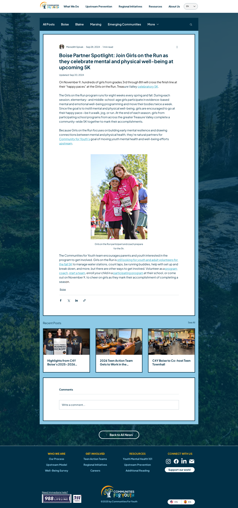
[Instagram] (168, 461)
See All (191, 322)
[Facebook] (176, 461)
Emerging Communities (124, 24)
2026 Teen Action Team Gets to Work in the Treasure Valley (116, 362)
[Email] (191, 461)
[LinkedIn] (184, 461)
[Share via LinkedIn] (76, 300)
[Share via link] (84, 300)
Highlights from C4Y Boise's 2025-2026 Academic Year (61, 362)
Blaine (79, 24)
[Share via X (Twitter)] (68, 300)
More (151, 24)
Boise (65, 24)
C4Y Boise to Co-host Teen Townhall (171, 362)
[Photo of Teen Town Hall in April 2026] (171, 342)
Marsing (95, 24)
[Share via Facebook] (60, 300)
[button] (71, 6)
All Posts (49, 24)
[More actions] (177, 47)
